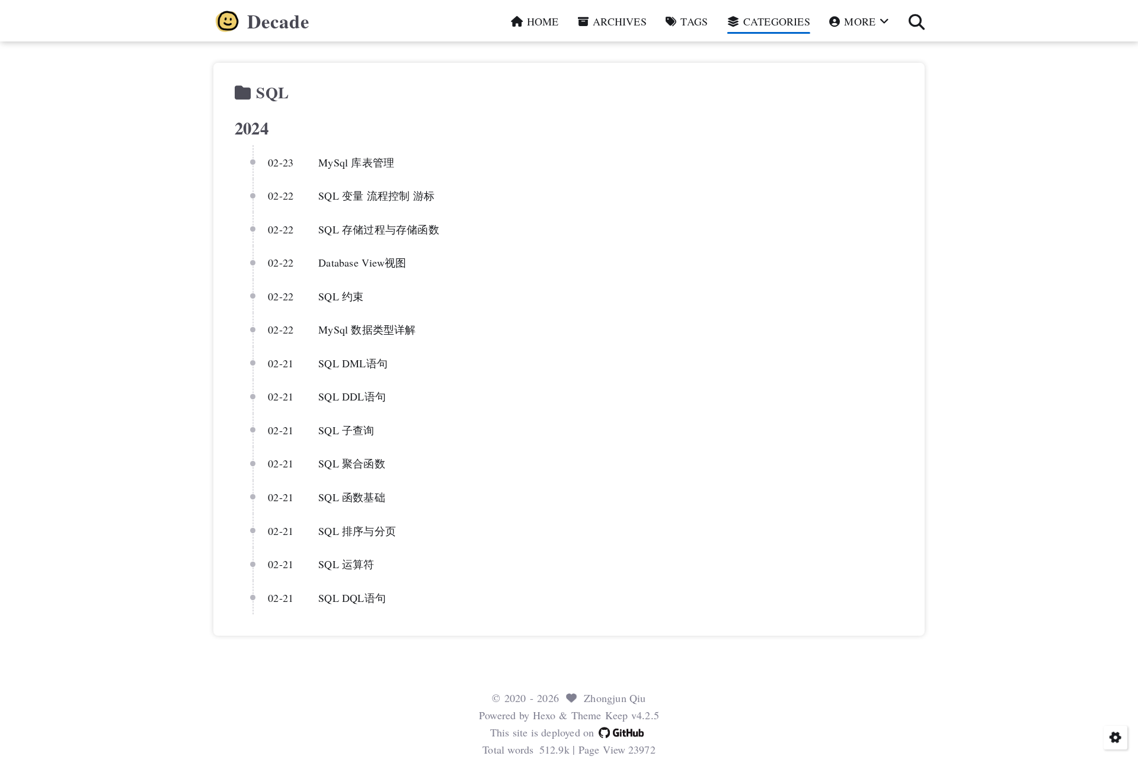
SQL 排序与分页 (357, 530)
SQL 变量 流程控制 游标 (376, 195)
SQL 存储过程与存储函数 (378, 229)
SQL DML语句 (353, 363)
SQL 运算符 (346, 564)
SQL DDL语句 (352, 396)
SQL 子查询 (346, 430)
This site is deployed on (542, 732)
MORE (859, 21)
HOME (541, 21)
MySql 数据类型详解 (366, 329)
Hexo (544, 715)
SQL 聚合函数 (351, 463)
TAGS (692, 21)
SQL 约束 (340, 296)
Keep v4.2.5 (632, 715)
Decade (278, 21)
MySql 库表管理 (356, 162)
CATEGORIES (775, 21)
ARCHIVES (618, 21)
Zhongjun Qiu (614, 697)
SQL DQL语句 (352, 597)
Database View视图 (362, 262)
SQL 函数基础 (351, 497)
